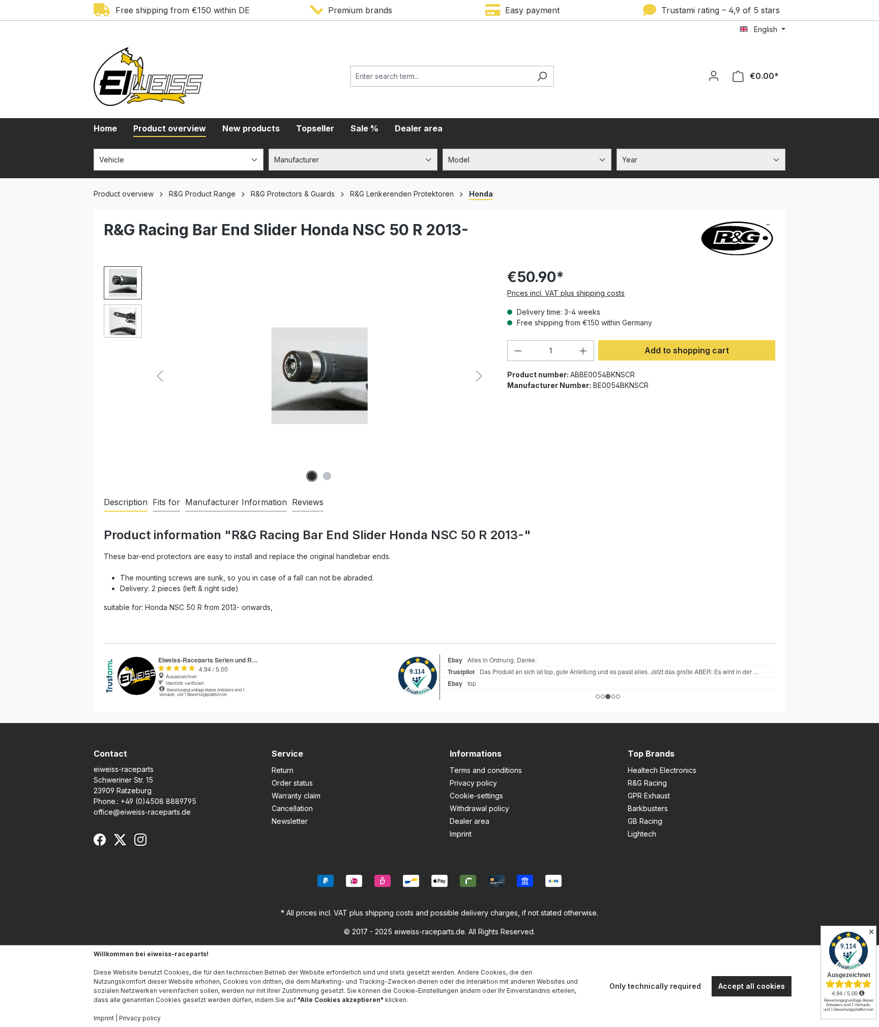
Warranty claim (296, 795)
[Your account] (713, 76)
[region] (295, 375)
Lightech (642, 833)
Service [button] (287, 753)
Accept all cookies (751, 986)
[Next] (479, 376)
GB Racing (645, 821)
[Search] (542, 76)
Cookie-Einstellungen (425, 990)
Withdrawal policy (479, 808)
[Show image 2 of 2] (327, 476)
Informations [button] (476, 753)
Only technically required (655, 986)
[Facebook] (100, 840)
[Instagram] (140, 840)
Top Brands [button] (651, 753)
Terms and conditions (486, 770)
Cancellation (292, 808)
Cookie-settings (476, 795)
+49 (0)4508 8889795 (158, 801)
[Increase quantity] (583, 350)
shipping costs (389, 912)
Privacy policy (473, 783)
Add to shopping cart (686, 350)
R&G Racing (647, 783)
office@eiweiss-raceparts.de (142, 812)
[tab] (126, 502)
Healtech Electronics (662, 770)
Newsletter (290, 821)
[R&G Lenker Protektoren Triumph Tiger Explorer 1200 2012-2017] (319, 375)
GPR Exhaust (649, 795)
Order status (292, 783)
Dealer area (469, 821)
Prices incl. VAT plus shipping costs (566, 293)
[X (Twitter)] (120, 840)
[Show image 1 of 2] (312, 476)
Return (283, 770)
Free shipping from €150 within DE (180, 10)
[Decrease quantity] (518, 350)
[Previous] (159, 376)
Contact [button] (110, 753)
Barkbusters (648, 808)
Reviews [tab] (308, 502)
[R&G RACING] (737, 238)
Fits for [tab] (166, 502)
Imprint (461, 833)
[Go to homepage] (148, 76)
